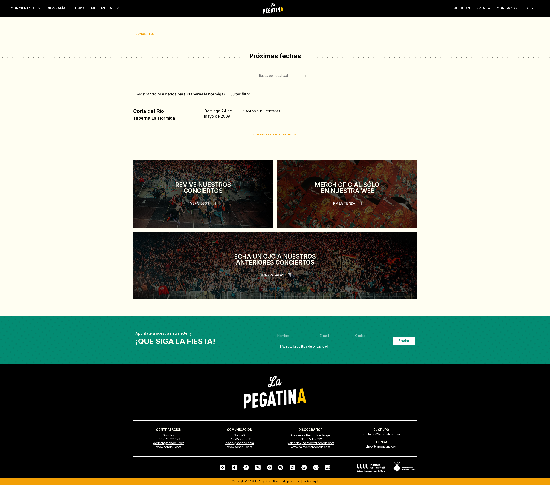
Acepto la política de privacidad (305, 346)
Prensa (483, 8)
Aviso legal (311, 481)
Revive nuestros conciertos (203, 187)
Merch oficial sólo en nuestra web (347, 187)
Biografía (56, 8)
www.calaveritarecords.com (310, 447)
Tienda (78, 8)
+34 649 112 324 (168, 439)
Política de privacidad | (287, 481)
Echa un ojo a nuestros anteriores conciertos (275, 259)
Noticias (461, 8)
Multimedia (101, 8)
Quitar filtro (239, 94)
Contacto (507, 8)
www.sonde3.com (168, 447)
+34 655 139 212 (310, 439)
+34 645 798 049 (239, 439)
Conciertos (22, 8)
